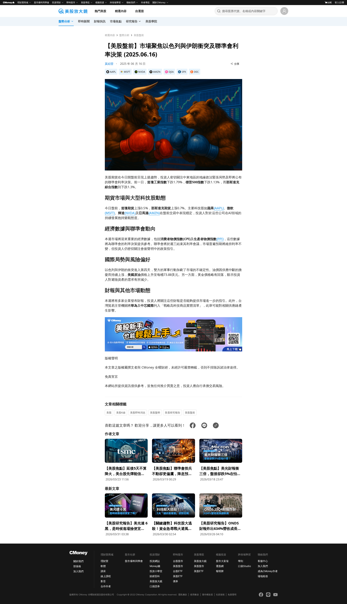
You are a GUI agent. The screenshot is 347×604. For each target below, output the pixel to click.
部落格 (77, 566)
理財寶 (104, 561)
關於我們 (78, 561)
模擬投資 (99, 2)
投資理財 (56, 2)
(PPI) (220, 239)
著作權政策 (207, 594)
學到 (240, 561)
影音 (103, 581)
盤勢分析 (124, 35)
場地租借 (263, 576)
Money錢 (155, 566)
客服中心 (263, 561)
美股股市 (178, 566)
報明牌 (220, 571)
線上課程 (106, 576)
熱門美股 (100, 11)
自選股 (139, 11)
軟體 (103, 566)
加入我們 (78, 571)
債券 (175, 581)
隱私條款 (182, 594)
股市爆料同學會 (41, 2)
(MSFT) (110, 213)
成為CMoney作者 (268, 571)
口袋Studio (244, 566)
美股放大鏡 (156, 581)
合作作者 (106, 586)
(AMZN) (154, 213)
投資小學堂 (156, 571)
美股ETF (178, 576)
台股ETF (178, 571)
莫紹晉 (109, 64)
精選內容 (121, 11)
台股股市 (178, 561)
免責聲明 (232, 594)
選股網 (220, 566)
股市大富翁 (222, 561)
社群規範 (220, 594)
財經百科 (155, 576)
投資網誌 (155, 561)
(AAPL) (219, 208)
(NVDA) (130, 213)
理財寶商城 (22, 2)
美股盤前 (139, 35)
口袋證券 (155, 586)
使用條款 (194, 594)
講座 (103, 571)
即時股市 (71, 2)
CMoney (7, 2)
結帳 (329, 2)
